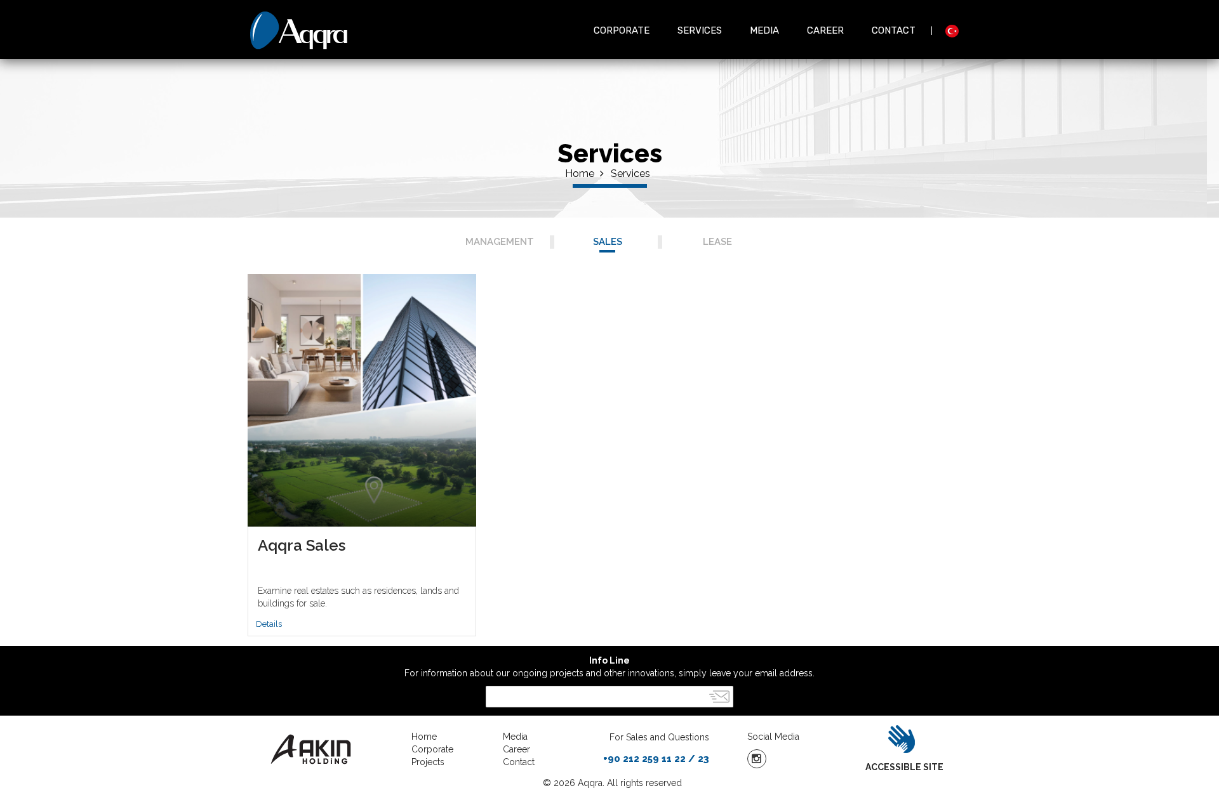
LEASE (717, 241)
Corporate (432, 749)
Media (515, 736)
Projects (427, 762)
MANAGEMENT (499, 241)
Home (581, 173)
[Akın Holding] (320, 749)
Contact (519, 762)
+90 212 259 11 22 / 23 (656, 758)
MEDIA (764, 30)
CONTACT (894, 30)
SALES (607, 241)
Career (516, 749)
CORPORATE (621, 30)
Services (630, 173)
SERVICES (699, 30)
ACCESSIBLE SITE (904, 767)
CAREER (825, 30)
